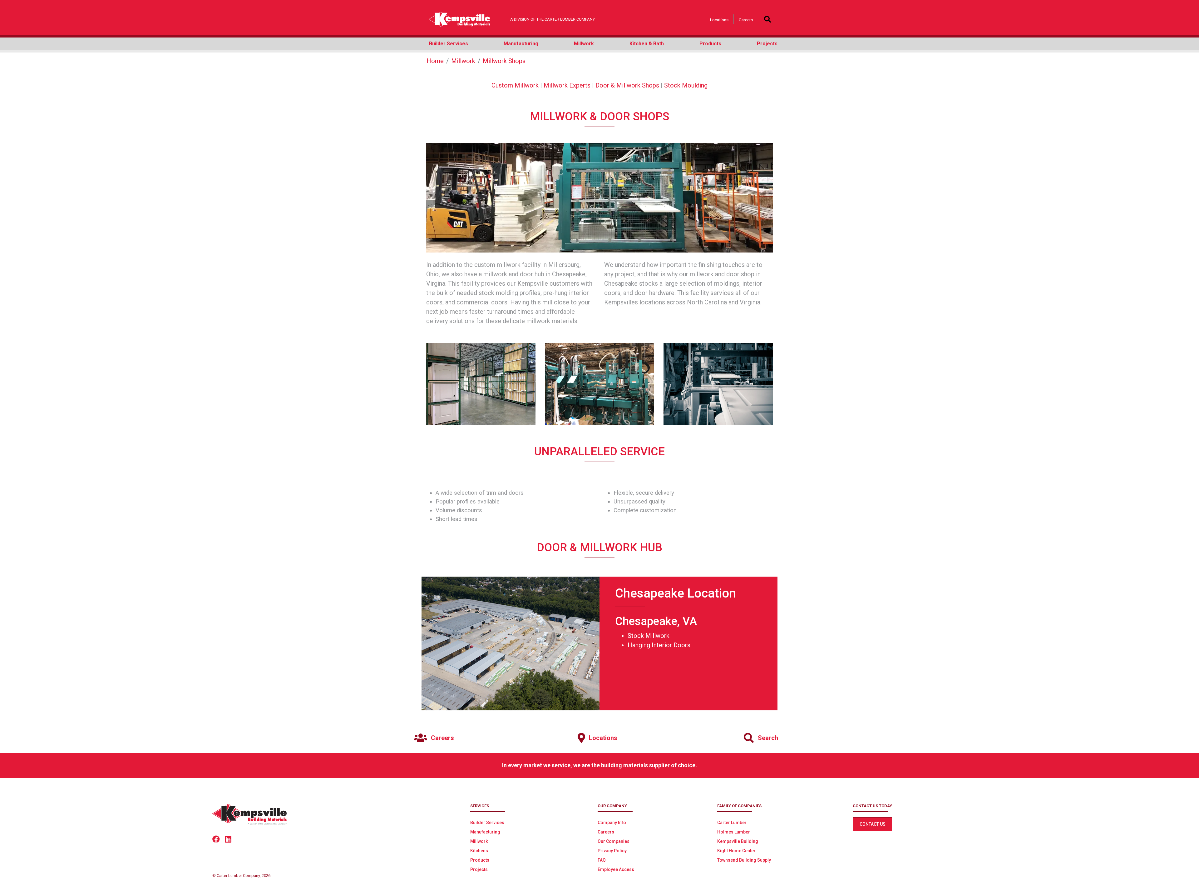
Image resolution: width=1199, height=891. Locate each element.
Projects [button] (767, 44)
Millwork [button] (584, 44)
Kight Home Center (736, 850)
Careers (746, 19)
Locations (719, 19)
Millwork (463, 61)
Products (479, 860)
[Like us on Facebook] (218, 839)
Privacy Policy (612, 850)
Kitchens (479, 850)
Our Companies (613, 841)
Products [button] (710, 44)
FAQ (602, 860)
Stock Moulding (686, 85)
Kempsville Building (737, 841)
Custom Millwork (515, 85)
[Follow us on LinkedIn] (230, 839)
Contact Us (873, 824)
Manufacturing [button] (521, 44)
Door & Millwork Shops (627, 85)
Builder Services (487, 822)
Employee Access (616, 869)
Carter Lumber (732, 822)
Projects (479, 869)
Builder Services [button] (448, 44)
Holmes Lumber (733, 831)
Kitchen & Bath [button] (646, 44)
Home (435, 61)
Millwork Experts (567, 85)
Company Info (612, 822)
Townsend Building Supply (744, 860)
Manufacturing (485, 831)
